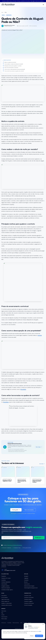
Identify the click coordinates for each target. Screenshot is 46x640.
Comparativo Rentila (27, 599)
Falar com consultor (29, 509)
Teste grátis (26, 576)
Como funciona (27, 583)
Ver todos (41, 463)
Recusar (32, 635)
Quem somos (3, 610)
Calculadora (26, 580)
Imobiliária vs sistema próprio (6, 603)
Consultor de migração (28, 605)
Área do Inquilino (4, 616)
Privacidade (9, 622)
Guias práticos (4, 595)
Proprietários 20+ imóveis (6, 578)
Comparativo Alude (27, 595)
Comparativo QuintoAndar (29, 597)
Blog (5, 12)
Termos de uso (9, 545)
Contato (2, 614)
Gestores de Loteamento (5, 587)
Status (29, 622)
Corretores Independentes (5, 581)
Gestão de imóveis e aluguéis (29, 585)
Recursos (25, 581)
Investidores (3, 580)
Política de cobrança (16, 622)
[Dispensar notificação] (34, 623)
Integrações (26, 578)
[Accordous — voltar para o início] (8, 4)
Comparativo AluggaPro (28, 601)
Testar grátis (15, 509)
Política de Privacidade (18, 545)
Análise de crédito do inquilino (6, 605)
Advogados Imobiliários (5, 585)
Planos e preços (4, 618)
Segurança (25, 622)
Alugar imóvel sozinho (5, 599)
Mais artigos (38, 446)
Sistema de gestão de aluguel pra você (30, 587)
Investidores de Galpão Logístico (7, 589)
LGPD (21, 622)
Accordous (23, 389)
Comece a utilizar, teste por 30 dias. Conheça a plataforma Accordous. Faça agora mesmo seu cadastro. (23, 1)
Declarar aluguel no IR (5, 601)
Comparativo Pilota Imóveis (29, 603)
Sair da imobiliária (4, 597)
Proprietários (3, 576)
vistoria (40, 335)
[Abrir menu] (43, 4)
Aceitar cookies (39, 635)
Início (2, 12)
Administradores (4, 583)
